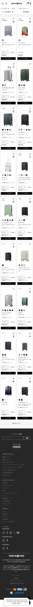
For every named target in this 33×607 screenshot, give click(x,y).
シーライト (21, 43)
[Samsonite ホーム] (16, 3)
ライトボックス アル (8, 88)
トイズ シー (5, 268)
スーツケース (5, 9)
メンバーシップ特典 (8, 522)
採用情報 (5, 498)
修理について (6, 457)
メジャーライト (6, 313)
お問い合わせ (6, 475)
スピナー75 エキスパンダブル (8, 45)
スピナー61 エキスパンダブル (8, 270)
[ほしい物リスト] (6, 4)
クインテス (21, 88)
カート (4, 511)
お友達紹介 (5, 519)
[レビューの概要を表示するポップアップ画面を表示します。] (13, 92)
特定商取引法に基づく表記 (16, 583)
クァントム (5, 132)
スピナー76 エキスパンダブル (8, 135)
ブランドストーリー (8, 485)
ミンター (4, 43)
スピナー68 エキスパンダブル (8, 225)
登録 (27, 438)
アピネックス (22, 358)
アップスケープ (6, 223)
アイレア (4, 358)
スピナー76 (20, 90)
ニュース (5, 496)
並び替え (26, 12)
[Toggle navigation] (30, 3)
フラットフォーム (23, 268)
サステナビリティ (7, 504)
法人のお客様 (6, 501)
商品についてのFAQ (8, 462)
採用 (4, 491)
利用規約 (16, 578)
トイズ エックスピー (24, 178)
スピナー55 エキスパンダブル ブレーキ (24, 360)
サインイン (5, 517)
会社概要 (5, 483)
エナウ (20, 313)
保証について (6, 460)
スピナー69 (20, 134)
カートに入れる (8, 58)
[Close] (30, 0)
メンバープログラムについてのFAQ (12, 467)
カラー (14, 9)
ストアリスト (6, 488)
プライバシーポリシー (16, 581)
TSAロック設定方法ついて (10, 470)
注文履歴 (5, 514)
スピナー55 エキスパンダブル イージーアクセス (24, 405)
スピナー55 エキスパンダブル (24, 45)
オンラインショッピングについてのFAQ (13, 465)
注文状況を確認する (8, 473)
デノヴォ (4, 403)
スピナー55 (4, 90)
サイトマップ (16, 576)
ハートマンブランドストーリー (11, 493)
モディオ (21, 223)
